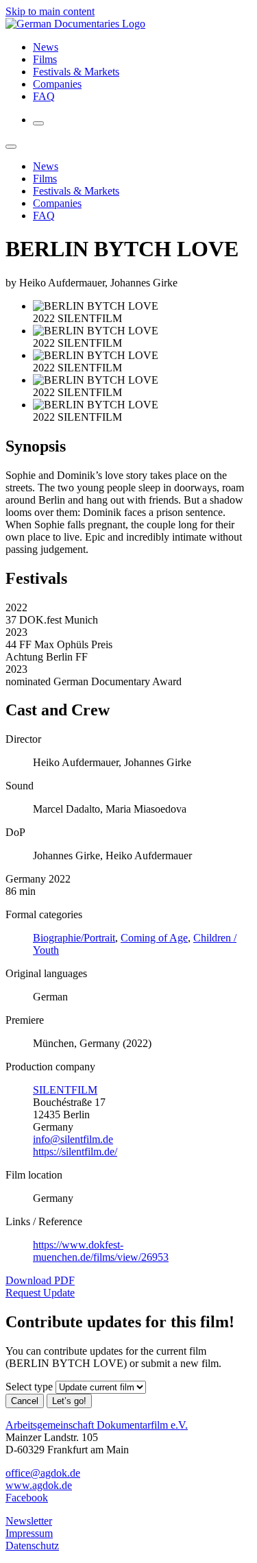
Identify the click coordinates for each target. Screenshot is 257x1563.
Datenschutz (32, 1545)
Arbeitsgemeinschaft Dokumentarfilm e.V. (96, 1425)
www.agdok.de (38, 1485)
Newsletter (28, 1521)
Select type (29, 1386)
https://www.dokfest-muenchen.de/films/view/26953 (101, 1251)
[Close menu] (10, 147)
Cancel (24, 1401)
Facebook (26, 1497)
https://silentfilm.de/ (75, 1151)
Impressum (29, 1533)
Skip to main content (50, 11)
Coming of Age (154, 938)
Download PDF (40, 1280)
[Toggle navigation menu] (38, 123)
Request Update (40, 1293)
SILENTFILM (65, 1090)
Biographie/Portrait (74, 938)
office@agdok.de (42, 1473)
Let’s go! (69, 1401)
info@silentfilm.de (73, 1139)
